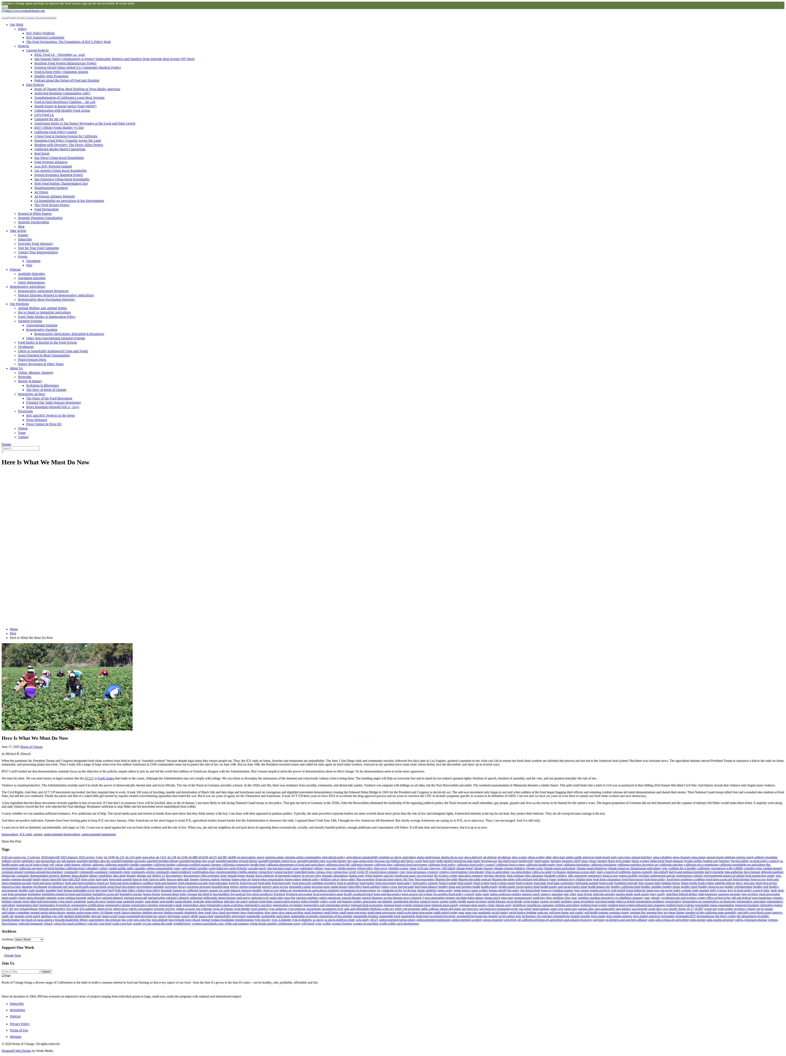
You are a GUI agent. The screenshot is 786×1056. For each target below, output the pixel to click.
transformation (244, 920)
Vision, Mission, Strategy (35, 372)
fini (405, 879)
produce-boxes (429, 901)
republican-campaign (540, 905)
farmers (194, 879)
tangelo (493, 916)
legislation (34, 894)
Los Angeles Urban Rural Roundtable (60, 171)
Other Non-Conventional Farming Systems (55, 338)
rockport (159, 909)
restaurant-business (747, 905)
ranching (566, 901)
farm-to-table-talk (178, 879)
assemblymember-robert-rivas (277, 861)
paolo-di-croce (96, 901)
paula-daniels (183, 901)
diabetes (65, 875)
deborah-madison (772, 872)
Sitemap (15, 1037)
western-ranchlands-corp (208, 923)
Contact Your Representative (38, 252)
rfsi (11, 909)
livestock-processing (299, 894)
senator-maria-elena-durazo (48, 912)
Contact (23, 437)
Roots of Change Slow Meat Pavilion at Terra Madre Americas (77, 89)
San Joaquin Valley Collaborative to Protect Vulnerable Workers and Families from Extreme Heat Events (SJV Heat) (114, 59)
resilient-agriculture (567, 905)
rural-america (259, 909)
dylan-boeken (374, 875)
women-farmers (342, 923)
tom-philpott (160, 920)
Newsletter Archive (31, 394)
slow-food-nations (252, 912)
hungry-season (208, 890)
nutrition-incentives (602, 898)
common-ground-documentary (43, 872)
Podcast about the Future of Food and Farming (66, 80)
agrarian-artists (274, 857)
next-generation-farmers (440, 898)
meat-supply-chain (13, 898)
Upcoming (33, 261)
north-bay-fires (542, 898)
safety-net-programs (407, 909)
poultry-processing (365, 901)
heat (60, 890)
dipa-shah (119, 875)
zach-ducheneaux (408, 923)
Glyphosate (26, 347)
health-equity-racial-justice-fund (519, 886)
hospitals (166, 890)
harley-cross (389, 886)
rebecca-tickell (625, 901)
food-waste (606, 883)
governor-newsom (199, 886)
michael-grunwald (135, 898)
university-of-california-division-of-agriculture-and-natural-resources (548, 920)
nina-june (507, 898)
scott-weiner (725, 909)
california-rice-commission (701, 864)
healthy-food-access (711, 886)
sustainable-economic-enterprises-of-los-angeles (321, 916)
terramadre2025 (685, 916)
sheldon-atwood (152, 912)
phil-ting (229, 901)
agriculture (409, 857)
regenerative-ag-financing (719, 901)
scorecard (710, 909)
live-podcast (238, 894)
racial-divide (514, 901)
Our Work (16, 25)
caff (51, 864)
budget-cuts (710, 861)
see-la (760, 909)
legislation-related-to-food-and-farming (67, 894)
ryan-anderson (278, 909)
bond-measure (674, 861)
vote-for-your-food (99, 923)
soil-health (591, 912)
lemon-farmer (151, 894)
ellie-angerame (577, 875)
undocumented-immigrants (433, 920)
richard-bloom (28, 909)
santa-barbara (540, 909)
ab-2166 (182, 857)
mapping (557, 894)
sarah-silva (655, 909)
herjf (111, 890)
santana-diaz (586, 909)
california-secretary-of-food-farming (42, 868)
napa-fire (289, 898)
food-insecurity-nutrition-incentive (314, 883)
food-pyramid (447, 883)
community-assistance (93, 872)
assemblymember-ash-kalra (128, 861)
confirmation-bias (203, 872)
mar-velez (570, 894)
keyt (730, 890)
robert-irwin (104, 909)
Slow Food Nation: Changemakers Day (61, 183)
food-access (758, 879)
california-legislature (603, 864)
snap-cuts (471, 912)
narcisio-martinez (307, 898)
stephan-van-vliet (52, 916)
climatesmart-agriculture (645, 868)
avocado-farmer (336, 861)
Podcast (15, 269)
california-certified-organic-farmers (198, 864)
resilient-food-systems (680, 905)
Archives (7, 939)
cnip (664, 868)
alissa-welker (536, 857)
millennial (196, 898)
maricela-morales (604, 894)
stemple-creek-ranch (27, 916)
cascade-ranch (257, 868)
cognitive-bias (753, 868)
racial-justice (531, 901)
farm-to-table (157, 879)
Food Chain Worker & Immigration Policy (47, 317)
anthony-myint (11, 861)
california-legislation (576, 864)
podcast (253, 901)
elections (500, 875)
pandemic (80, 901)
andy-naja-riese (620, 857)
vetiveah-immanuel (30, 923)
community (71, 872)
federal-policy (311, 879)
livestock (279, 894)
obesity (655, 898)
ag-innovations (246, 857)
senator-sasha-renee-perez (82, 912)
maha (478, 894)
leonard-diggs (170, 894)
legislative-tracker (131, 894)
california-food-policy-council (476, 864)
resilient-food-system (593, 905)
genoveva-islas (11, 886)
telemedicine (562, 916)
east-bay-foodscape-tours (400, 875)
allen (548, 857)
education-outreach (470, 875)
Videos (23, 428)
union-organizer (493, 920)
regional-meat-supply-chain (477, 905)
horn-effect (153, 890)
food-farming (741, 879)
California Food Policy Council (55, 132)
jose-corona (581, 890)
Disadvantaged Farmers (51, 188)
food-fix (234, 883)
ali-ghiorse (490, 857)
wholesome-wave (289, 923)
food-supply (465, 883)
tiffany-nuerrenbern (92, 920)
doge (223, 875)
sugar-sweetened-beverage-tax (137, 916)
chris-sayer (380, 868)
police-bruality (310, 901)
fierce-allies (348, 879)
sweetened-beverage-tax (472, 916)
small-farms (331, 912)
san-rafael (525, 909)
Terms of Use (19, 1030)
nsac (574, 898)
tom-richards (176, 920)
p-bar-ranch (65, 901)
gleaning (27, 886)
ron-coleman (204, 909)
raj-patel (554, 901)
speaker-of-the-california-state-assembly (711, 912)
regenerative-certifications (87, 905)
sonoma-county (619, 912)
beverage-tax (489, 861)
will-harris (307, 923)
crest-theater (476, 872)
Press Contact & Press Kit (43, 424)
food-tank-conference (561, 883)
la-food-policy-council (748, 890)
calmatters (92, 868)
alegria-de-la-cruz (452, 857)
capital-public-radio (120, 868)
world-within (387, 923)
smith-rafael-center (445, 912)
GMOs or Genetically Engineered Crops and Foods (53, 351)
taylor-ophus (507, 916)
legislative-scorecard (106, 894)
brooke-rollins (693, 861)
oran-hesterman (762, 898)
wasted (137, 923)
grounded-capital (300, 886)
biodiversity (526, 861)
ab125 (213, 857)
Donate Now (12, 955)
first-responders (425, 879)
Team (22, 433)
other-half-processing (43, 901)
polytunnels (344, 901)
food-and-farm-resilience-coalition (132, 883)
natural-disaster (351, 898)
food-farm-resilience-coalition (686, 879)
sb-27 (690, 909)
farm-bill (55, 879)
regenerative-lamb (170, 905)
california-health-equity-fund (544, 864)
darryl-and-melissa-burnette (686, 872)
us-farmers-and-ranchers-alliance (626, 920)
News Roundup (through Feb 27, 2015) (52, 407)
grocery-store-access (275, 886)
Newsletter (17, 1010)
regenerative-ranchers (258, 905)
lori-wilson (426, 894)
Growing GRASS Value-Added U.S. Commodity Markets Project (77, 67)
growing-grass (321, 886)
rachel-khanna (496, 901)
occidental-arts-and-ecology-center (683, 898)
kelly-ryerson (718, 890)
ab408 (232, 857)
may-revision (749, 894)
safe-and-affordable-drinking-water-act (369, 909)
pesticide (198, 901)
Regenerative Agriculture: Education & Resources (69, 334)
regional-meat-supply (444, 905)
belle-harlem (445, 861)
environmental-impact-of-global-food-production (735, 875)
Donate (23, 235)
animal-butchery (641, 857)
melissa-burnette (76, 898)
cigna (412, 868)
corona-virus (324, 872)
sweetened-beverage (442, 916)
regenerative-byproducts (54, 905)
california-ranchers (671, 864)
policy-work (328, 901)
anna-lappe (698, 857)
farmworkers (10, 834)
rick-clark (72, 909)
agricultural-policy (333, 857)
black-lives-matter (619, 861)
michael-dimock (112, 898)
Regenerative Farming (41, 330)
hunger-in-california (186, 890)
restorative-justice (771, 905)
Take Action (18, 231)
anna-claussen (682, 857)
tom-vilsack (192, 920)
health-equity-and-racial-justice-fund (563, 886)
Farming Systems (30, 321)
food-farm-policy (655, 879)
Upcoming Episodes (32, 278)
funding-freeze (670, 883)
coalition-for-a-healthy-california (689, 868)
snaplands (484, 912)
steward (96, 916)
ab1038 (203, 857)
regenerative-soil (314, 905)
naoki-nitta (276, 898)
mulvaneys (243, 898)
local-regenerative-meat (328, 894)
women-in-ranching (365, 923)
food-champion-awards (193, 883)
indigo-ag (285, 890)
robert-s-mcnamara (141, 909)
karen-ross (653, 890)
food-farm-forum (632, 879)
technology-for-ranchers (537, 916)
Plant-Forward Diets (32, 360)
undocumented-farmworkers (397, 920)
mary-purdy (657, 894)
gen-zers (749, 883)
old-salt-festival (741, 898)
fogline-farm (584, 879)
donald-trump (236, 875)
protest (38, 834)
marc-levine (584, 894)
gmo (71, 886)
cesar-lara (330, 868)
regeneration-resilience (650, 901)
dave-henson (752, 872)
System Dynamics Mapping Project (58, 175)
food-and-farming (165, 883)
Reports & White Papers (35, 214)
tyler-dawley (263, 920)
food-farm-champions (607, 879)
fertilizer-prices (330, 879)
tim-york (127, 920)
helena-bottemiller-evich (79, 890)
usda (651, 920)
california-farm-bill (337, 864)
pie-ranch (242, 901)
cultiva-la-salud (541, 872)
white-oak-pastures (237, 923)
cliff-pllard (448, 868)
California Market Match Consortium (59, 149)
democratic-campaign (15, 875)
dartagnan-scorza (578, 872)
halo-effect (355, 886)
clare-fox (435, 868)
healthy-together (46, 890)
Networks (24, 377)
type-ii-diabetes (302, 920)
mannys (546, 894)
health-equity (489, 886)
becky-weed (414, 861)
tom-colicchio (142, 920)
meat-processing (769, 894)
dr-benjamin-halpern (288, 875)
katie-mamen (700, 890)
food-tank (540, 883)
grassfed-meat (220, 886)
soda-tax (542, 912)
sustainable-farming (365, 916)
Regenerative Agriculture (27, 287)
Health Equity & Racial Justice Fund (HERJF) (65, 106)
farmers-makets (210, 879)
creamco (432, 872)
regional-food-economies (367, 905)
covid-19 (362, 872)
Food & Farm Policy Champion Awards (61, 72)
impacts (236, 890)
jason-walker (479, 890)
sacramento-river (332, 909)
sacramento (313, 909)
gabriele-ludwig (725, 883)
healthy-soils (27, 890)
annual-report (715, 857)
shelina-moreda (173, 912)
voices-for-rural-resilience (69, 923)
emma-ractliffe (628, 875)
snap (461, 912)
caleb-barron (72, 864)
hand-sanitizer (372, 886)
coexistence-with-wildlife (726, 868)
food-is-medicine (348, 883)
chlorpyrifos (365, 868)
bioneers (555, 861)
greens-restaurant (250, 886)
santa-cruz (556, 909)
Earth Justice (106, 778)
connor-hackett (283, 872)
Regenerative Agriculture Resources (43, 291)
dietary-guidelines (100, 875)
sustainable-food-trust (415, 916)
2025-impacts (69, 857)
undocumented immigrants (99, 834)
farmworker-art (241, 879)
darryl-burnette (714, 872)
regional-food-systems (398, 905)
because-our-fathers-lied (390, 861)
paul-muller (166, 901)
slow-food (204, 912)
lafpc (766, 890)
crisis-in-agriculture (497, 872)
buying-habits (740, 861)
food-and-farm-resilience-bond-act (87, 883)
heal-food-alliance (426, 886)
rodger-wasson (185, 909)
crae (402, 872)
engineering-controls (689, 875)
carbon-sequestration (159, 868)
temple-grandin (580, 916)
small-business (313, 912)
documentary (174, 875)
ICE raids (26, 834)
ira (378, 890)
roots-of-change (223, 909)
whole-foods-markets (263, 923)
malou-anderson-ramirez (505, 894)
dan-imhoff (661, 872)
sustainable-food (389, 916)
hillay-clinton (136, 890)
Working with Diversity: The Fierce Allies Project (68, 145)
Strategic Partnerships (33, 222)
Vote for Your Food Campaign (38, 248)
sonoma (604, 912)
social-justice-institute (522, 912)
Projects (23, 46)
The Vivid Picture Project (51, 205)
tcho (518, 916)
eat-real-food (425, 875)
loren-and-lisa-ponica (387, 894)
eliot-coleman (515, 875)
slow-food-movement (225, 912)
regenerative (673, 901)
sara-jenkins (623, 909)
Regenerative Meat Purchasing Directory (46, 299)
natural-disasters (372, 898)
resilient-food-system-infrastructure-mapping (636, 905)
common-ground (12, 872)
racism (544, 901)
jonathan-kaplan (562, 890)
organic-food (20, 901)
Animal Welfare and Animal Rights (42, 308)
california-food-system (510, 864)
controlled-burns (304, 872)
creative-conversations (453, 872)
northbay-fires (562, 898)
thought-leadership (67, 920)
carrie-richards (237, 868)
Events (22, 256)
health (476, 886)
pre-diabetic (385, 901)
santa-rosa (570, 909)
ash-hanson (68, 861)
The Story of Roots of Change (46, 390)
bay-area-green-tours (360, 861)
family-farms (41, 879)
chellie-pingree (346, 868)
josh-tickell (618, 890)
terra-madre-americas (646, 916)
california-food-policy (442, 864)
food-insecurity (281, 883)
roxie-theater (242, 909)
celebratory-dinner (311, 868)
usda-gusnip (697, 920)
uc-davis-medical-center (339, 920)
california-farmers (361, 864)
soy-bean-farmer (674, 912)
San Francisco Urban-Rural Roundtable (61, 179)
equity (771, 875)
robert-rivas (120, 909)
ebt (436, 875)
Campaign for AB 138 (48, 119)
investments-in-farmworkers (358, 890)
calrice (103, 868)
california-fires (383, 864)
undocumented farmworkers (62, 834)
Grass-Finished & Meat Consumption (44, 355)
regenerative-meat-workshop (225, 905)
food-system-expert (502, 883)
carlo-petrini (188, 868)
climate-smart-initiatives (591, 868)
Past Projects (35, 85)
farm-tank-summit (120, 879)
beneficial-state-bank (466, 861)
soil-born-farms (559, 912)
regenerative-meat (194, 905)
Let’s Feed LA (44, 115)
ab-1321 (161, 857)
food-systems (524, 883)
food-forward (248, 883)
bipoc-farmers (598, 861)
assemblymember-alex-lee (93, 861)
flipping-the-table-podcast (474, 879)
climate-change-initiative (509, 868)
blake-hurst (657, 861)
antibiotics (27, 861)
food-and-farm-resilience (48, 883)
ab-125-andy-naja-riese (140, 857)
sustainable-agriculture (275, 916)
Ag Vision (41, 192)
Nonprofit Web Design (16, 1051)
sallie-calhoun (430, 909)
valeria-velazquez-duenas (750, 920)
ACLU (89, 778)
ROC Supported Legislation (45, 37)
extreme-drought (21, 879)
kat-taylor (666, 890)
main (486, 894)
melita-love (94, 898)
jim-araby (513, 890)
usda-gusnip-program (720, 920)
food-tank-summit (586, 883)
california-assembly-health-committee (129, 864)
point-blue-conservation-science (279, 901)
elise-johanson (534, 875)
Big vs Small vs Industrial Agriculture (44, 312)
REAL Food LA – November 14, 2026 (59, 55)
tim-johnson (113, 920)
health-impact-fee (599, 886)
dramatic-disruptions (335, 875)
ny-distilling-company (629, 898)
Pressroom (25, 411)
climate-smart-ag (618, 868)
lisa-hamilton (221, 894)
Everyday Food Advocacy (35, 244)
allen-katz (558, 857)
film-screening (365, 879)
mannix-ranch (531, 894)
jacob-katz (409, 890)
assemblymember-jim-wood (197, 861)
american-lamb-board (596, 857)
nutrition (583, 898)
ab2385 (222, 857)
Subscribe (25, 239)
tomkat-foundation (223, 920)
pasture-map (114, 901)
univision (599, 920)
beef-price (429, 861)
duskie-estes (356, 875)
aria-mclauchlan (45, 861)
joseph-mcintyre (600, 890)
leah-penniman (17, 894)
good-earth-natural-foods (91, 886)
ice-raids (224, 890)
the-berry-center (725, 916)
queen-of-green (477, 901)
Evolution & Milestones (42, 385)
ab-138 (171, 857)
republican (519, 905)
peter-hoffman (214, 901)
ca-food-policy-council (764, 861)
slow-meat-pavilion (291, 912)
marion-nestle (624, 894)
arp (58, 861)
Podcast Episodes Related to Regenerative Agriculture (56, 295)
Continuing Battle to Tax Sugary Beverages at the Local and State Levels (84, 123)
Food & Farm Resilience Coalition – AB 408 (64, 102)
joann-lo (546, 890)
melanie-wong (55, 898)
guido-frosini (339, 886)
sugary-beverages (169, 916)
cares (177, 868)
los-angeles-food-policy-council (453, 894)
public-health (457, 901)
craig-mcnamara (416, 872)
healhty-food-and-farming (455, 886)
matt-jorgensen (707, 894)
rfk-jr (5, 909)
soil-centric (576, 912)
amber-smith (574, 857)
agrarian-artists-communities (303, 857)
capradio (139, 868)
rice (16, 909)
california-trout (75, 868)
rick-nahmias (87, 909)
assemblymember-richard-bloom (236, 861)
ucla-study (362, 920)
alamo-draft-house (428, 857)
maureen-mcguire (729, 894)
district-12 (158, 875)
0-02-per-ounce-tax (14, 857)
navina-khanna (392, 898)
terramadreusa (706, 916)
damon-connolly (642, 872)
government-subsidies (150, 886)
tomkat (205, 920)
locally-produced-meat (358, 894)
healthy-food (689, 886)
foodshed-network (626, 883)
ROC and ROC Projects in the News (50, 415)
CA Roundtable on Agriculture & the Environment (69, 201)
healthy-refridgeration (738, 886)
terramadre (668, 916)
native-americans (330, 898)
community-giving (143, 872)
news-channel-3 (413, 898)
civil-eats (422, 868)
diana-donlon (79, 875)
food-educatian (218, 883)
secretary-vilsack (745, 909)
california (98, 864)
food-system (481, 883)
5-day (99, 857)
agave (260, 857)
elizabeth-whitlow (555, 875)
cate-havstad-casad (279, 868)
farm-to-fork (140, 879)
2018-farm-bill (50, 857)
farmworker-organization (268, 879)
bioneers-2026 (571, 861)
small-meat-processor (353, 912)
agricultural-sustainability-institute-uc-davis (373, 857)
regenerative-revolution (288, 905)
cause (295, 868)
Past (29, 265)
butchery (724, 861)
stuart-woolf (109, 916)
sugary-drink (190, 916)
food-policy (404, 883)
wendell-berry (182, 923)
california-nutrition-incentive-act (638, 864)
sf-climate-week (110, 912)
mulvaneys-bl (260, 898)
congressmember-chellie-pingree (236, 872)
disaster (131, 875)
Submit (46, 971)
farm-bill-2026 (71, 879)
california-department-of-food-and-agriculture (295, 864)
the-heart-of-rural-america (37, 920)
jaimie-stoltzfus (427, 890)
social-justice (499, 912)
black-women (640, 861)
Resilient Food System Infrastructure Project (65, 63)
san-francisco (470, 909)
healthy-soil (760, 886)
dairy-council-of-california (614, 872)
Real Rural (41, 153)
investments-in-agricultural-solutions (315, 890)
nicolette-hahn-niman (469, 898)
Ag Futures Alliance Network (54, 196)
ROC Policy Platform (40, 33)
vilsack (48, 923)
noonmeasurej (523, 898)
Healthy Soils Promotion (51, 76)
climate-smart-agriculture (560, 868)
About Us (16, 368)
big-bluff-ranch (508, 861)
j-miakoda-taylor (391, 890)
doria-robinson (264, 875)
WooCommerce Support (361, 740)
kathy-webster (682, 890)
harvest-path (406, 886)
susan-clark (206, 916)
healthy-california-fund (625, 886)
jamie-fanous (462, 890)
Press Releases (36, 420)
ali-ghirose (504, 857)
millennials (210, 898)
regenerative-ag (692, 901)
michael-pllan (156, 898)
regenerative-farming (144, 905)
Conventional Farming (41, 325)
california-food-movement (410, 864)
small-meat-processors (381, 912)
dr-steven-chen (311, 875)
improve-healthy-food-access (260, 890)
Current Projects (37, 50)
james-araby (445, 890)
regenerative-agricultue (751, 901)
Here (5, 7)
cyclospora (559, 872)
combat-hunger (772, 868)
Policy (22, 29)
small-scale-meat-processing (415, 912)
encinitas (643, 875)
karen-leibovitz (635, 890)
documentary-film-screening (201, 875)
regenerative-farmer (117, 905)
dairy (593, 872)
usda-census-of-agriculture (672, 920)
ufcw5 (374, 920)
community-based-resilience (173, 872)
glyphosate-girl (57, 886)
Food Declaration (46, 209)
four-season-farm (650, 883)
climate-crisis (534, 868)
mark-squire (641, 894)
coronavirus (340, 872)
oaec (647, 898)
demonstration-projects (44, 875)
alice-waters (519, 857)
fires (411, 879)
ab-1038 (109, 857)
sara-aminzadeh (605, 909)
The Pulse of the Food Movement (49, 398)
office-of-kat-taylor (718, 898)
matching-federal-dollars (681, 894)
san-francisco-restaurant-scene (498, 909)
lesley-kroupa (188, 894)
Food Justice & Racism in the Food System (47, 342)
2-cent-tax (33, 857)
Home (14, 629)
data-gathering (734, 872)
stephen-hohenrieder (77, 916)
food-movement (385, 883)
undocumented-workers (467, 920)
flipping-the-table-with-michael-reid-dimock (520, 879)
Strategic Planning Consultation (40, 218)
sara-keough (639, 909)
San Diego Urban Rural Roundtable (59, 158)
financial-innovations (388, 879)
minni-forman (227, 898)
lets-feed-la (205, 894)
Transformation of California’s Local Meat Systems (69, 98)
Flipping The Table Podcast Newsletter (53, 403)
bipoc (584, 861)
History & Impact (30, 381)
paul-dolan (152, 901)
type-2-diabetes (281, 920)
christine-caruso (398, 868)
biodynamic (542, 861)
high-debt (121, 890)
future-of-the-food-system (697, 883)
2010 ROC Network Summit (53, 166)
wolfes (326, 923)
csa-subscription (520, 872)
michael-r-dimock (177, 898)
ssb (11, 916)
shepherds (190, 912)
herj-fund (101, 890)
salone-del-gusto (450, 909)
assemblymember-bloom (162, 861)
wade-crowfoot (122, 923)
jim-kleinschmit (530, 890)
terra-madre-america (619, 916)
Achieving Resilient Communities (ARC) (62, 93)
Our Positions (19, 304)
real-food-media (605, 901)
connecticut (265, 872)
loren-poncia (410, 894)
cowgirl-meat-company (384, 872)
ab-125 (119, 857)
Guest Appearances (31, 282)
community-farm (119, 872)
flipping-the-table (446, 879)
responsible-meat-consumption (714, 905)
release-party (503, 905)
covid (352, 872)
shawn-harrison (131, 912)
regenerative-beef (27, 905)
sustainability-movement (229, 916)
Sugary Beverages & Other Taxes (41, 364)
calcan (59, 864)
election (489, 875)
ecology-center (447, 875)
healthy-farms (671, 886)
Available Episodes (31, 274)
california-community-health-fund (243, 864)
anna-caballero (662, 857)
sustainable (253, 916)
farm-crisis (88, 879)
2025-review (87, 857)
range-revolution (583, 901)
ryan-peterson (297, 909)
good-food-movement (121, 886)
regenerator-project (337, 905)
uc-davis (318, 920)
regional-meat (421, 905)
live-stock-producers (260, 894)
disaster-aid (144, 875)
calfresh (86, 864)
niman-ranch (492, 898)
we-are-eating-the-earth (157, 923)
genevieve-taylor (766, 883)
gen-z (739, 883)
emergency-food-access (603, 875)
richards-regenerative (52, 909)
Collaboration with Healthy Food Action (62, 110)
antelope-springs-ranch (739, 857)
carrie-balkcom (218, 868)
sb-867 (699, 909)
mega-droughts (35, 898)
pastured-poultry (133, 901)
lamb (774, 890)
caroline (202, 868)
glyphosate (40, 886)
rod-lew (170, 909)
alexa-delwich (473, 857)
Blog (21, 226)
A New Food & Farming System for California (65, 136)
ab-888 (193, 857)
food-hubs (264, 883)
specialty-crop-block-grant (754, 912)
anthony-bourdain (765, 857)
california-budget (164, 864)
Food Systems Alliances (51, 162)
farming (226, 879)
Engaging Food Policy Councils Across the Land (67, 140)
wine (318, 923)
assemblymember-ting (311, 861)
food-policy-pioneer (425, 883)
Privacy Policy (20, 1024)
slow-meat (271, 912)
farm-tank (102, 879)
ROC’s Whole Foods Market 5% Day (59, 128)
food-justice (367, 883)
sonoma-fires (654, 912)
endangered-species (662, 875)
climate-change (483, 868)
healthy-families (651, 886)
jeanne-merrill (497, 890)
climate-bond (464, 868)
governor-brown (175, 886)
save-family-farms (674, 909)
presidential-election (406, 901)
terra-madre (598, 916)
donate (250, 875)
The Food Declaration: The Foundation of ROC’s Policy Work (68, 42)
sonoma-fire (637, 912)
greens (234, 886)
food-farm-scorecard (719, 879)
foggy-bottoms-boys (562, 879)
